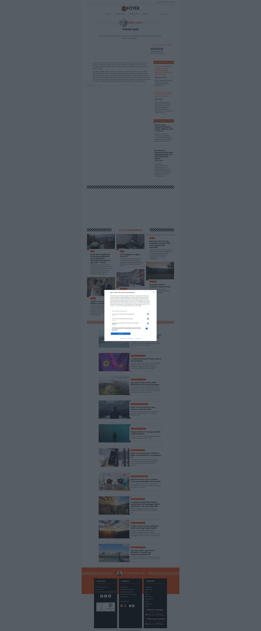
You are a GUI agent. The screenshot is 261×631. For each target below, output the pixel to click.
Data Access (130, 338)
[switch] (147, 314)
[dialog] (130, 315)
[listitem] (130, 311)
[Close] (154, 292)
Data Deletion (123, 338)
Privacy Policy (138, 338)
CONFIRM (120, 333)
